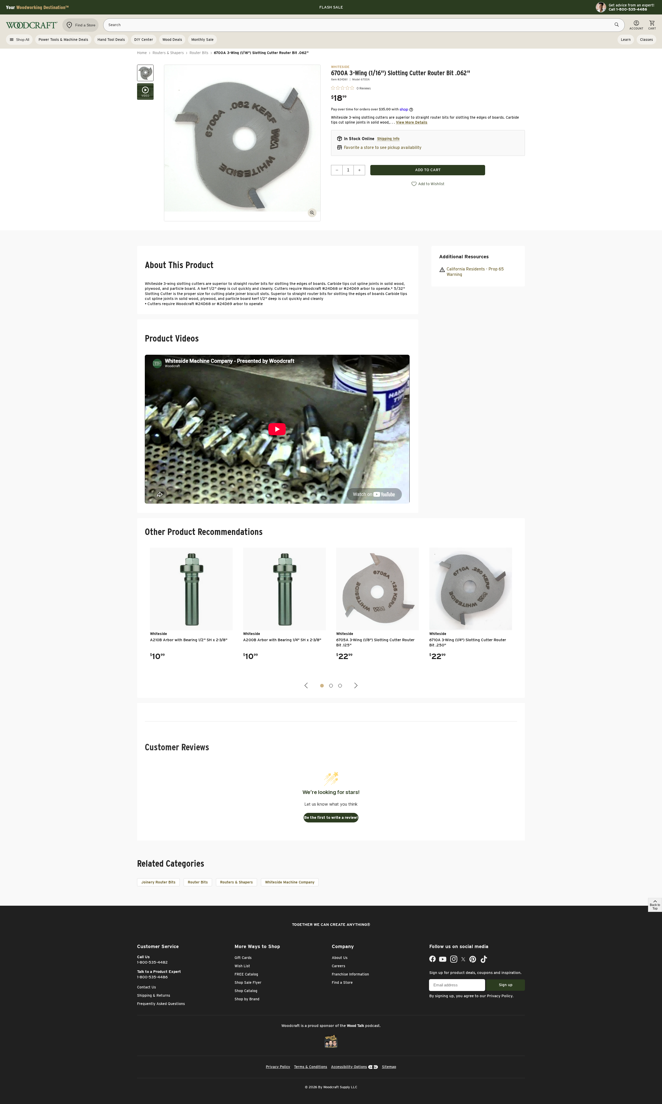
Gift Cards (243, 958)
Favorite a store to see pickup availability (383, 147)
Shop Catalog (246, 991)
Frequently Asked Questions (161, 1004)
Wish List (242, 966)
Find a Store (342, 982)
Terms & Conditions (310, 1067)
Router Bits (199, 53)
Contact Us (146, 987)
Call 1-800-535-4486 (628, 9)
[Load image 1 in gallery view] (145, 73)
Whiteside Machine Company (289, 882)
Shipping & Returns (153, 995)
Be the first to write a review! (331, 817)
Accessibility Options (349, 1067)
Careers (338, 966)
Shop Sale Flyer (248, 982)
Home (142, 53)
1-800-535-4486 (152, 977)
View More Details (411, 122)
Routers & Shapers (168, 53)
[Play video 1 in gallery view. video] (145, 91)
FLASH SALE (331, 7)
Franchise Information (350, 974)
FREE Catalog (246, 974)
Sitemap (389, 1067)
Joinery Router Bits (158, 882)
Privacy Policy (500, 996)
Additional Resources (464, 257)
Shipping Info (388, 139)
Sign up (506, 984)
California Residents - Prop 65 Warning (475, 272)
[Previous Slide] (306, 685)
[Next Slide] (355, 685)
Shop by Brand (247, 999)
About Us (340, 958)
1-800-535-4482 (152, 962)
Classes (646, 39)
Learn (626, 39)
